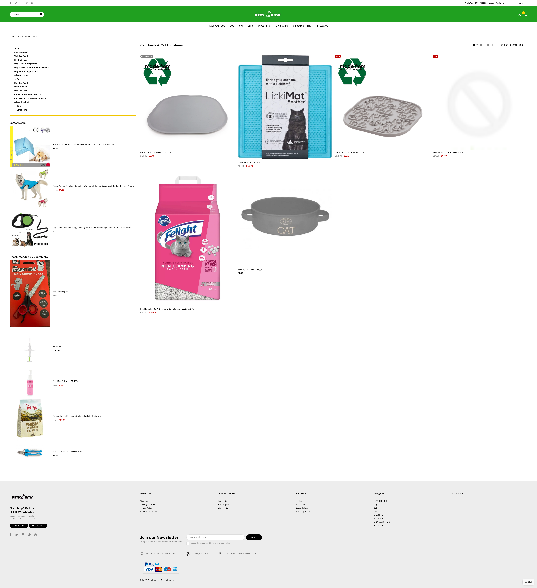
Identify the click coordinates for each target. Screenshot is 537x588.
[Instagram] (21, 3)
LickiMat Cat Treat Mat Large (250, 162)
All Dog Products (22, 75)
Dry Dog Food (20, 60)
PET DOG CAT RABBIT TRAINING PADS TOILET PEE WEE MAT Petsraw (83, 144)
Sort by (504, 45)
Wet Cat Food (20, 90)
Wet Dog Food (21, 56)
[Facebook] (10, 3)
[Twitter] (16, 3)
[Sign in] (519, 15)
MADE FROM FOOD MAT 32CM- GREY (156, 152)
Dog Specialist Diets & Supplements (31, 67)
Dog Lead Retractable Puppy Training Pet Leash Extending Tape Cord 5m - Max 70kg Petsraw (93, 227)
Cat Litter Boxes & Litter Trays (28, 94)
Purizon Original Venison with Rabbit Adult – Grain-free (77, 416)
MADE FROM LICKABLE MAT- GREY (350, 152)
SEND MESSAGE (19, 526)
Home (12, 36)
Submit (254, 537)
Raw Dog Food (21, 52)
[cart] (525, 14)
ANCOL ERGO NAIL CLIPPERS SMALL (69, 451)
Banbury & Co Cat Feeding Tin (251, 269)
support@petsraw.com (498, 3)
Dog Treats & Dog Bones (25, 63)
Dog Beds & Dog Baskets (26, 71)
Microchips (57, 346)
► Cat (17, 79)
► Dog (17, 48)
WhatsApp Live (38, 526)
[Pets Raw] (268, 14)
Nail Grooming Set (61, 291)
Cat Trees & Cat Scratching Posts (30, 98)
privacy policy (224, 543)
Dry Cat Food (20, 86)
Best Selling (516, 45)
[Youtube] (32, 3)
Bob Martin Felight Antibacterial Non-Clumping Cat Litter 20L (167, 309)
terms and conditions (205, 543)
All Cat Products (22, 102)
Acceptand (210, 543)
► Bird (17, 106)
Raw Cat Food (21, 83)
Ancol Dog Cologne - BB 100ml (66, 381)
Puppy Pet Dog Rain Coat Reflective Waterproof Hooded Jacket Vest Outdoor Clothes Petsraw (94, 186)
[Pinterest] (27, 3)
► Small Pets (20, 109)
